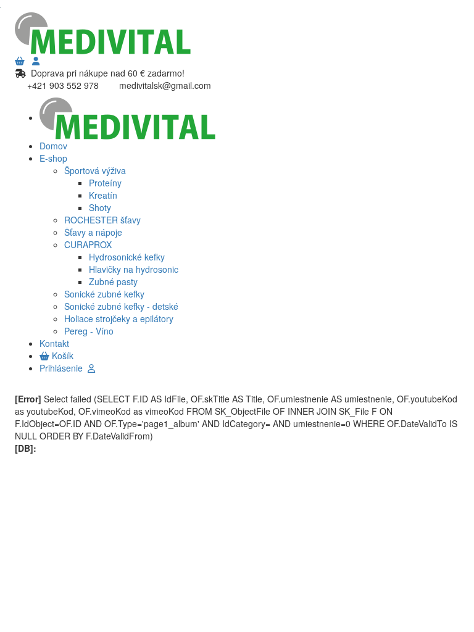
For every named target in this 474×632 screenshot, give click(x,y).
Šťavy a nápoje (93, 232)
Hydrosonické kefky (127, 257)
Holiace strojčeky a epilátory (118, 318)
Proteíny (105, 183)
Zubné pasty (113, 281)
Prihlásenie (64, 368)
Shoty (100, 207)
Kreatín (103, 195)
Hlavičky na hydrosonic (133, 269)
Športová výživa (95, 170)
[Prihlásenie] (36, 60)
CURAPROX (88, 244)
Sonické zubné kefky (104, 294)
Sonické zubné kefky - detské (121, 306)
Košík (61, 355)
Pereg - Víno (89, 331)
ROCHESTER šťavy (102, 220)
